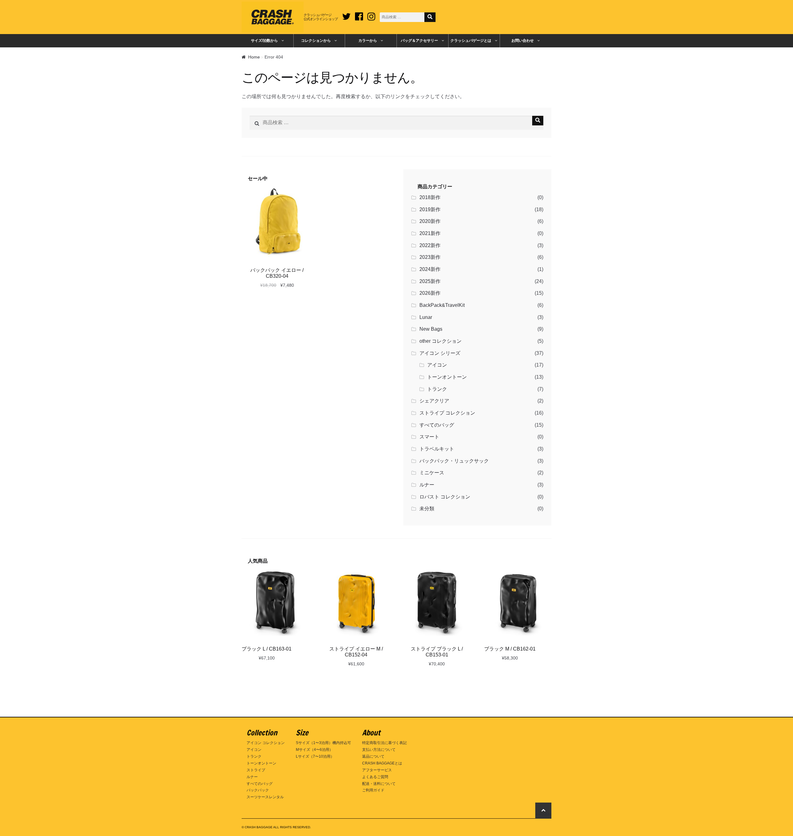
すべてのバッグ (436, 425)
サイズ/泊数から (264, 40)
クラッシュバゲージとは (470, 40)
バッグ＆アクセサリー (419, 40)
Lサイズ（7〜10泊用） (315, 756)
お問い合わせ (522, 40)
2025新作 (429, 281)
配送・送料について (379, 784)
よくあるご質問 (375, 777)
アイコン (437, 365)
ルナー (426, 484)
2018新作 (429, 197)
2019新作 (429, 209)
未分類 (426, 508)
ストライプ (256, 770)
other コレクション (440, 341)
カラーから (367, 40)
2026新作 (429, 293)
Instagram (371, 14)
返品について (373, 756)
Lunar (425, 317)
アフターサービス (377, 770)
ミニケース (431, 472)
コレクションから (316, 40)
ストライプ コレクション (447, 413)
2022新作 (429, 245)
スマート (429, 436)
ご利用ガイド (373, 790)
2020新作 (429, 221)
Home (254, 56)
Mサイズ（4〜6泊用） (314, 749)
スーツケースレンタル (265, 797)
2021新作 (429, 233)
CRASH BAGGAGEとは (382, 763)
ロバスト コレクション (444, 496)
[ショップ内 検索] (430, 17)
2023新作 (429, 257)
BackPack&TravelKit (442, 305)
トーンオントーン (447, 377)
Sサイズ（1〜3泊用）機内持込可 (323, 743)
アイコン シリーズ (439, 353)
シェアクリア (434, 400)
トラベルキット (436, 448)
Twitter (346, 14)
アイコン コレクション (266, 743)
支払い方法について (379, 749)
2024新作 (429, 269)
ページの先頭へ (543, 814)
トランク (437, 389)
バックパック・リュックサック (454, 461)
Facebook (359, 14)
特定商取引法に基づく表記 (384, 743)
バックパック (258, 790)
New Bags (430, 329)
